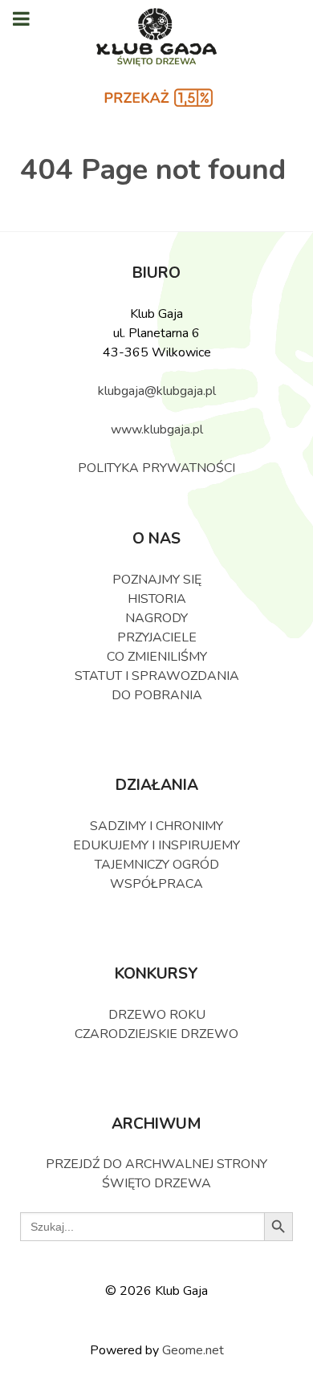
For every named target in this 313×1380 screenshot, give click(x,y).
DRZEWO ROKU (156, 1015)
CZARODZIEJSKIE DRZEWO (156, 1034)
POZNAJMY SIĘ (156, 579)
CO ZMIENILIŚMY (157, 657)
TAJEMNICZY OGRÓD (157, 864)
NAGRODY (156, 618)
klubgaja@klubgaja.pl (157, 391)
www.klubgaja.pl (157, 429)
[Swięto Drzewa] (157, 38)
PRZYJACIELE (157, 637)
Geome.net (193, 1350)
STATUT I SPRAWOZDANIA (157, 676)
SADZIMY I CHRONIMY (156, 826)
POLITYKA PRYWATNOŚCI (156, 468)
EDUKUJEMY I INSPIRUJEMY (156, 845)
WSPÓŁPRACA (156, 884)
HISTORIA (157, 599)
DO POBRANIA (157, 695)
